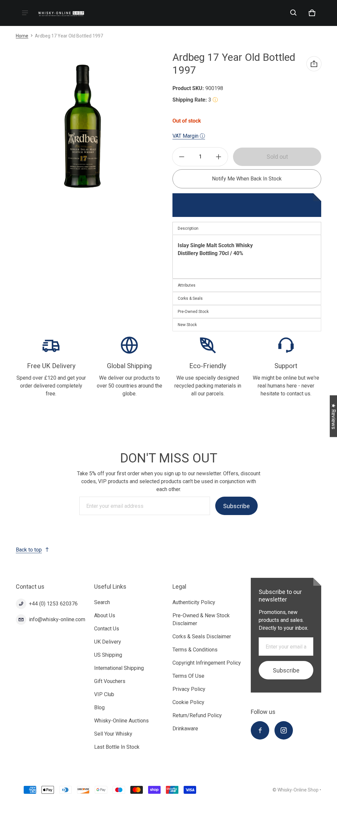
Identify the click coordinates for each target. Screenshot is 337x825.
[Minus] (181, 157)
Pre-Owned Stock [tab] (193, 311)
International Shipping (119, 668)
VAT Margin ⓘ (188, 136)
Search (102, 602)
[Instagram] (283, 730)
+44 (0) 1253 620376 (53, 604)
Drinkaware (185, 728)
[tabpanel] (246, 257)
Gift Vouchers (109, 681)
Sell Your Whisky (113, 734)
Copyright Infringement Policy (206, 663)
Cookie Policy (188, 702)
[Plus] (218, 157)
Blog (99, 707)
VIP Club (104, 694)
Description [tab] (188, 228)
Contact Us (106, 628)
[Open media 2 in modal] (82, 126)
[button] (293, 13)
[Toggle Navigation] (25, 13)
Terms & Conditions (195, 650)
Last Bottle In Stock (117, 747)
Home (22, 35)
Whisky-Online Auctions (121, 721)
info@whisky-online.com (57, 619)
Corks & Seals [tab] (190, 298)
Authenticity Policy (193, 602)
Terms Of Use (188, 676)
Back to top (29, 550)
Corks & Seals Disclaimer (201, 636)
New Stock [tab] (187, 324)
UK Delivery (107, 642)
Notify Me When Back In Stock (247, 179)
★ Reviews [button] (333, 416)
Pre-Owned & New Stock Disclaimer (201, 619)
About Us (104, 615)
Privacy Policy (188, 689)
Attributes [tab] (186, 285)
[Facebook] (260, 730)
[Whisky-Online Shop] (61, 13)
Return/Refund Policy (197, 715)
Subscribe (236, 506)
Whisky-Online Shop (298, 789)
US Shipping (108, 655)
